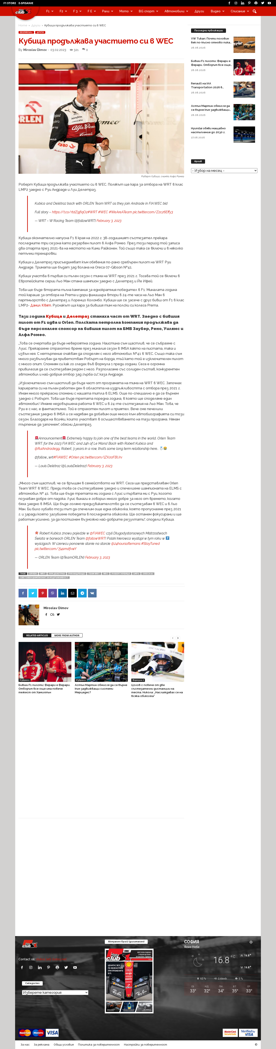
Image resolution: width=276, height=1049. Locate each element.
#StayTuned (150, 544)
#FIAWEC (60, 457)
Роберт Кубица (121, 574)
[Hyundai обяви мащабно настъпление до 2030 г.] (244, 134)
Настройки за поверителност (145, 1044)
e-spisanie (26, 3)
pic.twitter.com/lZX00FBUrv (101, 457)
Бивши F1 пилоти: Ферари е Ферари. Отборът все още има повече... (211, 64)
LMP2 (136, 574)
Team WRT (94, 574)
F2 (61, 11)
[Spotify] (256, 3)
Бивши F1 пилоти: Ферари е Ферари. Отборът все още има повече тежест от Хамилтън (44, 688)
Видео (216, 11)
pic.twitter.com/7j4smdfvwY (56, 549)
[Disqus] (101, 760)
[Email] (72, 593)
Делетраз (77, 316)
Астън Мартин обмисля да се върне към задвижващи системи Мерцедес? (101, 688)
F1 (48, 11)
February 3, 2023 (109, 221)
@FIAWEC (97, 533)
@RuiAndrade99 (47, 449)
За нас (25, 1044)
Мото (124, 11)
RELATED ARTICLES (37, 635)
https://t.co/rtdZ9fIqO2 (70, 212)
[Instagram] (235, 3)
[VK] (92, 593)
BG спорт (146, 11)
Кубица (54, 316)
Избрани (25, 680)
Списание (238, 11)
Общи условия (64, 1044)
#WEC (103, 212)
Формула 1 (26, 32)
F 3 (75, 11)
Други (199, 11)
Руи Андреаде (76, 574)
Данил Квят (40, 305)
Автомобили (174, 11)
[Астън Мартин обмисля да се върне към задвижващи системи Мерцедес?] (101, 662)
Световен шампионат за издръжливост (44, 578)
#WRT (92, 212)
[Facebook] (229, 3)
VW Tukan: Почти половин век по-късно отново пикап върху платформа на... (211, 42)
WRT (42, 574)
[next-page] (178, 637)
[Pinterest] (249, 3)
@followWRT (95, 538)
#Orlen (74, 457)
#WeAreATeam (120, 212)
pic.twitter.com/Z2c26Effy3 (153, 212)
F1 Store (9, 3)
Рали (105, 11)
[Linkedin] (242, 3)
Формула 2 (138, 680)
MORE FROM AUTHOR (66, 635)
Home (23, 25)
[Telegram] (82, 593)
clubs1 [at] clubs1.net (51, 959)
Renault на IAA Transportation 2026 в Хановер (206, 87)
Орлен (33, 574)
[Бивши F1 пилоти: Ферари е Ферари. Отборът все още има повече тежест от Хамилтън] (45, 662)
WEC (105, 574)
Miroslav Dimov (35, 50)
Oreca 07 (148, 574)
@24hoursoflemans (125, 544)
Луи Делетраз (57, 574)
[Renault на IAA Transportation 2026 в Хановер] (244, 90)
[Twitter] (262, 3)
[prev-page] (173, 637)
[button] (254, 11)
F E (90, 11)
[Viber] (52, 593)
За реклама (41, 1044)
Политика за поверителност (99, 1044)
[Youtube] (269, 3)
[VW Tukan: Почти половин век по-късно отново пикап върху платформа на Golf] (244, 45)
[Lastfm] (53, 615)
